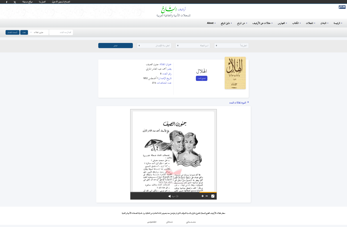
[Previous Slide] (177, 195)
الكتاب (295, 23)
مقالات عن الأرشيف (261, 23)
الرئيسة (337, 23)
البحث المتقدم (12, 32)
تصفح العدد (202, 78)
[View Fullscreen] (213, 196)
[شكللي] (169, 223)
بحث (24, 32)
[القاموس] (152, 223)
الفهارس (281, 23)
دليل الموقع (225, 23)
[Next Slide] (169, 195)
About (210, 23)
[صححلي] (191, 223)
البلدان (323, 23)
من (173, 196)
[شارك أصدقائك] (6, 2)
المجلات (309, 23)
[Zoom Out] (207, 196)
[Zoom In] (203, 196)
